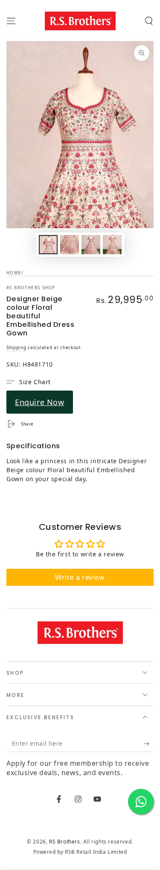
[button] (149, 21)
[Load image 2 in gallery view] (69, 244)
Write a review (80, 577)
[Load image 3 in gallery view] (90, 244)
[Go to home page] (80, 21)
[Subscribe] (149, 743)
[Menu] (11, 21)
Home (13, 273)
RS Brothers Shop (30, 288)
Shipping (16, 347)
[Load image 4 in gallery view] (112, 244)
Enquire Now (39, 402)
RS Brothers (64, 841)
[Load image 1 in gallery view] (48, 244)
